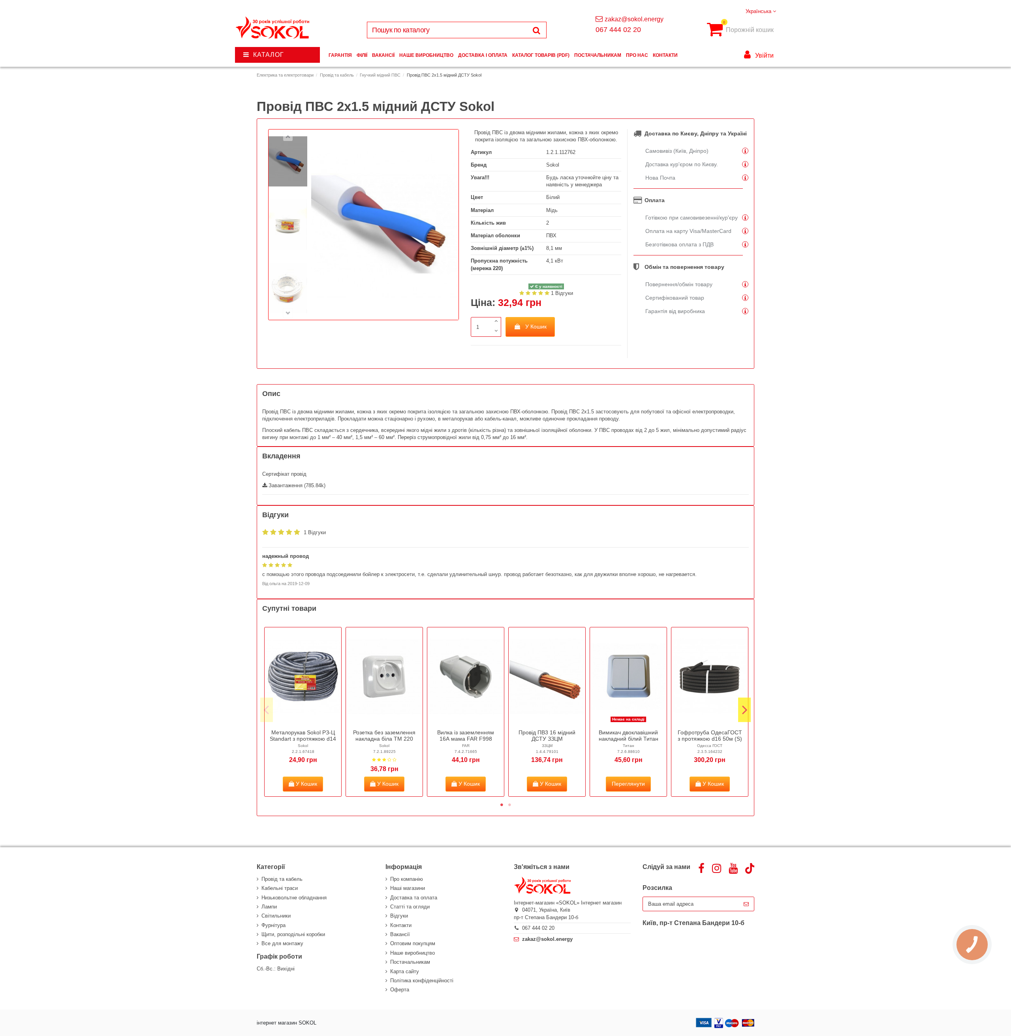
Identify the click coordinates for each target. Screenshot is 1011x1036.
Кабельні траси (279, 888)
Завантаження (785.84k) (296, 485)
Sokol (552, 165)
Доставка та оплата (413, 898)
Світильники (276, 916)
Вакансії (400, 934)
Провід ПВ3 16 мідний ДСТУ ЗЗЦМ (547, 735)
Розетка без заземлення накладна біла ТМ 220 (384, 735)
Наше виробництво (412, 953)
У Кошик (536, 326)
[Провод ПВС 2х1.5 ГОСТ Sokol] (288, 161)
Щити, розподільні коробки (293, 934)
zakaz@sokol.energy (634, 19)
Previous (266, 710)
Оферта (399, 990)
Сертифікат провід (284, 474)
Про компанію (406, 879)
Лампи (269, 907)
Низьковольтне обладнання (294, 898)
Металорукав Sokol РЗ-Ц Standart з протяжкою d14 (303, 735)
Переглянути (628, 784)
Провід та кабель (282, 879)
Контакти (401, 925)
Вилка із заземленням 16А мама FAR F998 (465, 735)
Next (744, 710)
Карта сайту (404, 971)
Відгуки (399, 916)
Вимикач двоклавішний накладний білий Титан (628, 735)
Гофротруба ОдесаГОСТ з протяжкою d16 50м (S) (710, 735)
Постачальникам (410, 962)
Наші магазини (407, 888)
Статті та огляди (410, 907)
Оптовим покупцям (412, 943)
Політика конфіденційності (421, 980)
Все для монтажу (282, 943)
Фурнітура (273, 925)
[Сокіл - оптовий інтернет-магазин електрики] (273, 28)
